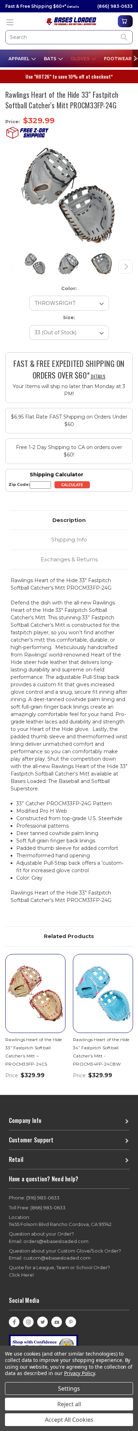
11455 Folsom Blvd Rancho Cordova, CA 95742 (60, 1220)
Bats (50, 58)
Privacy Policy (79, 1373)
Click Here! (21, 1275)
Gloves (81, 58)
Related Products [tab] (69, 936)
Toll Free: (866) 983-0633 (37, 1207)
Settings (69, 1388)
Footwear (118, 58)
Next (126, 267)
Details (72, 6)
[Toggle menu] (9, 22)
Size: (69, 317)
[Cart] (125, 21)
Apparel (19, 58)
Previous (12, 267)
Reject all (69, 1404)
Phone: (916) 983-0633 (34, 1197)
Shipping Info (69, 539)
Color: (69, 288)
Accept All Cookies (69, 1420)
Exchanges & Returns (69, 559)
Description (69, 520)
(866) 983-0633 (115, 6)
